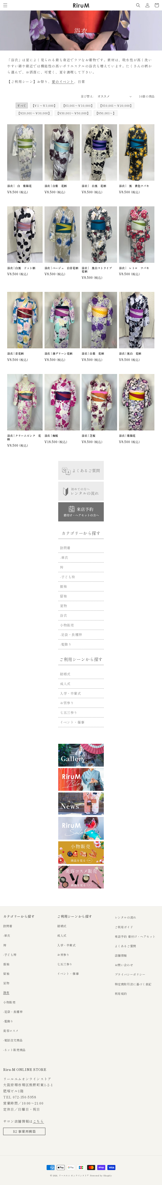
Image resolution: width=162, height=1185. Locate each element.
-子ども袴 (67, 576)
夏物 (63, 605)
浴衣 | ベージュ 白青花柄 (61, 268)
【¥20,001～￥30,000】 (34, 113)
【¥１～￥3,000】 (44, 105)
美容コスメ (11, 1031)
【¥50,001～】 (105, 113)
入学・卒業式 (70, 693)
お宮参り (67, 702)
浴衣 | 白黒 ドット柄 (21, 268)
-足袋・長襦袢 (71, 634)
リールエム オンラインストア (74, 1175)
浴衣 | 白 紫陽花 (19, 186)
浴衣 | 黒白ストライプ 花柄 (98, 270)
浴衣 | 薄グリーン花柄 (59, 353)
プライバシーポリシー (130, 974)
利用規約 (121, 993)
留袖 (63, 596)
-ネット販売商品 (14, 1050)
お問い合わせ (124, 965)
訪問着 (65, 547)
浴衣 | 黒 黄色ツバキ (134, 186)
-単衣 (64, 557)
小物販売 (67, 625)
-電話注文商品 (13, 1040)
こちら (38, 1121)
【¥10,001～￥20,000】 (116, 105)
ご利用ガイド (124, 927)
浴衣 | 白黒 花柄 (94, 186)
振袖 (63, 586)
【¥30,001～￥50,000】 (73, 113)
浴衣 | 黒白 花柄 (130, 353)
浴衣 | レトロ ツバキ (134, 268)
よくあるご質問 (125, 946)
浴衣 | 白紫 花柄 (56, 186)
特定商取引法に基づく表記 (133, 984)
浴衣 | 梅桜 (51, 436)
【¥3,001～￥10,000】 (78, 105)
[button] (5, 5)
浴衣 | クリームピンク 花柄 (24, 437)
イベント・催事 (72, 722)
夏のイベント (63, 81)
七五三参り (68, 712)
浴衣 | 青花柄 (15, 353)
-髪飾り (66, 644)
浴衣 (63, 615)
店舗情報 (121, 955)
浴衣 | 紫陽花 (127, 436)
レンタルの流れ (125, 917)
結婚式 (65, 673)
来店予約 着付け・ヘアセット (135, 936)
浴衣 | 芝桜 (88, 436)
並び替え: (87, 96)
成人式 (65, 683)
